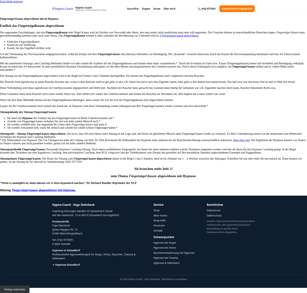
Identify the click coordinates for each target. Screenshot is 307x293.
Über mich (169, 8)
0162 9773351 (65, 239)
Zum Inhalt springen (11, 1)
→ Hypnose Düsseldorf (66, 264)
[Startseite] (62, 9)
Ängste (146, 8)
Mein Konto (160, 215)
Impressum (213, 210)
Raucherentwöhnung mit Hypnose (174, 252)
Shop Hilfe (160, 220)
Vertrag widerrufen (14, 289)
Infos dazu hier (241, 140)
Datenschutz (214, 215)
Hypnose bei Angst (165, 242)
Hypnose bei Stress (165, 247)
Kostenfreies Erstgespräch (237, 8)
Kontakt (65, 244)
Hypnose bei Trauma (166, 257)
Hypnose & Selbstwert (167, 263)
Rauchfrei (133, 8)
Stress (156, 8)
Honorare (159, 225)
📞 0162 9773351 (207, 8)
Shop (157, 210)
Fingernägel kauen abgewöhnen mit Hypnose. (44, 190)
